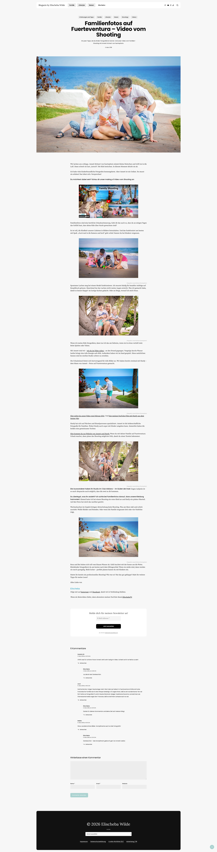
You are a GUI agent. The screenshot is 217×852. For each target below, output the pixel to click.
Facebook (96, 592)
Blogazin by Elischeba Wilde (52, 5)
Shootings (125, 17)
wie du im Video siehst (95, 351)
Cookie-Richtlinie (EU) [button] (116, 841)
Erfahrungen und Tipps (87, 17)
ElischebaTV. (127, 597)
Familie (99, 17)
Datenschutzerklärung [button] (98, 841)
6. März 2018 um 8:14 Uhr (84, 722)
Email (98, 783)
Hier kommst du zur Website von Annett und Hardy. (90, 434)
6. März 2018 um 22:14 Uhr (89, 737)
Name (72, 783)
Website (124, 783)
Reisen (116, 17)
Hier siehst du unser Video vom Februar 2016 (87, 416)
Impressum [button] (84, 841)
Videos (134, 17)
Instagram (85, 592)
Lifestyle (107, 17)
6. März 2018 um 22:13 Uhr (89, 708)
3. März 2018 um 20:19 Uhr (84, 656)
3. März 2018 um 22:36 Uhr (89, 671)
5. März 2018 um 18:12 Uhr (84, 685)
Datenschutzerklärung (111, 632)
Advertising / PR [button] (131, 841)
